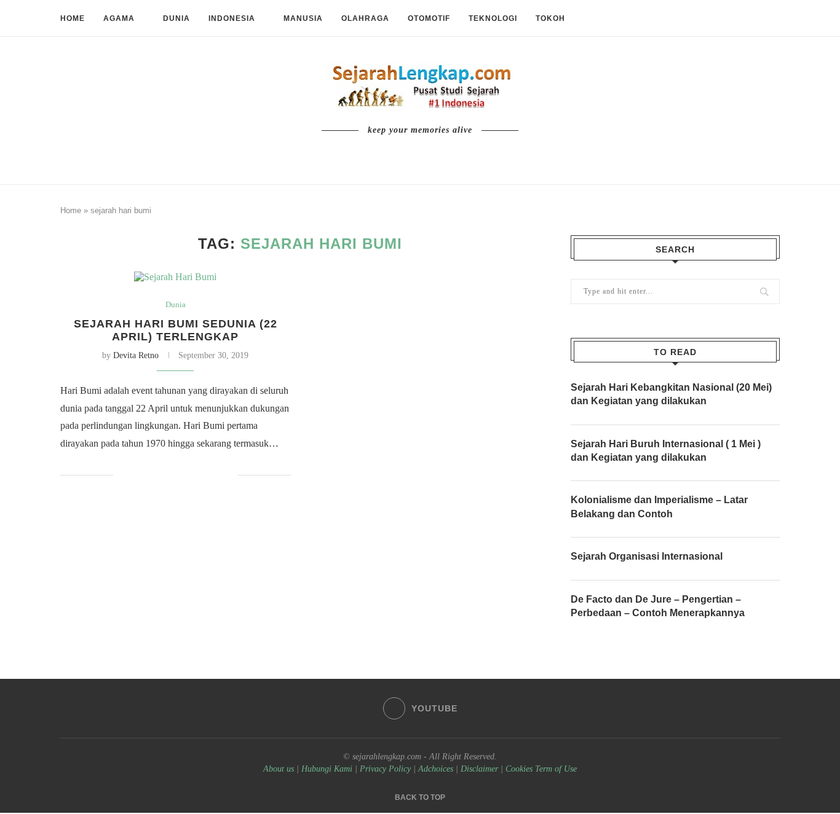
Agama (119, 18)
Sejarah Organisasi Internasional (647, 556)
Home (72, 18)
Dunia (176, 18)
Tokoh (550, 18)
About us (278, 768)
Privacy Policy (385, 768)
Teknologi (493, 18)
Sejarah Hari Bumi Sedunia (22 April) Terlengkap (175, 330)
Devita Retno (136, 355)
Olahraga (365, 18)
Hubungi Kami (326, 768)
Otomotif (429, 18)
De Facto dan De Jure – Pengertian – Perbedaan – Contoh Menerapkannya (658, 606)
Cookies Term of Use (541, 768)
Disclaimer (479, 768)
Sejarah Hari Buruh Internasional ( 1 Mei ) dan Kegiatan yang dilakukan (666, 451)
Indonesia (231, 18)
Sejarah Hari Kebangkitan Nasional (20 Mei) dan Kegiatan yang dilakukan (671, 394)
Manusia (303, 18)
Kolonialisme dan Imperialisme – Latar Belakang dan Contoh (659, 507)
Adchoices (435, 768)
